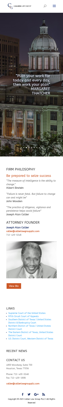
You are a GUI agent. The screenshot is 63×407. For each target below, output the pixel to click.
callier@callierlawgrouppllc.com (22, 231)
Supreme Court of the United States (27, 313)
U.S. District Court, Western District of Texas (30, 338)
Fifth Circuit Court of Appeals (23, 316)
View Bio (14, 286)
